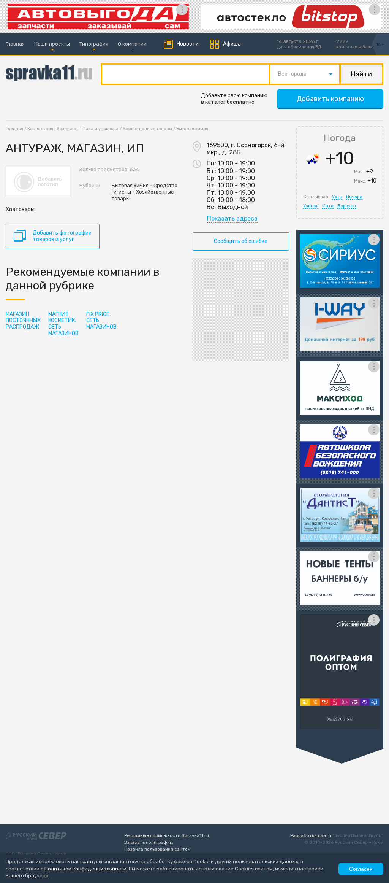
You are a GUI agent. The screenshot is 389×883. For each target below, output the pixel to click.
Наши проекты (52, 44)
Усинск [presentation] (310, 205)
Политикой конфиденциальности (85, 869)
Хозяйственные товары (147, 128)
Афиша (232, 44)
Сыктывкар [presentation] (315, 196)
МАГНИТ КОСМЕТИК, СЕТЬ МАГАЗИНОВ (63, 324)
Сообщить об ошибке (240, 241)
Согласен (361, 869)
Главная (15, 44)
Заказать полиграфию (149, 842)
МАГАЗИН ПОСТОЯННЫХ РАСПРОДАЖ (23, 320)
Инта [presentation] (328, 205)
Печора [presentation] (354, 196)
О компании (132, 44)
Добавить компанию (330, 99)
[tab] (315, 196)
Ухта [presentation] (337, 196)
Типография (93, 44)
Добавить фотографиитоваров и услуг (62, 236)
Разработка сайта (310, 835)
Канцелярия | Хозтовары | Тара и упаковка (73, 128)
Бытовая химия (192, 128)
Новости (188, 44)
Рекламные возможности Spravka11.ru (166, 835)
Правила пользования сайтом (157, 849)
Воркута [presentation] (346, 205)
